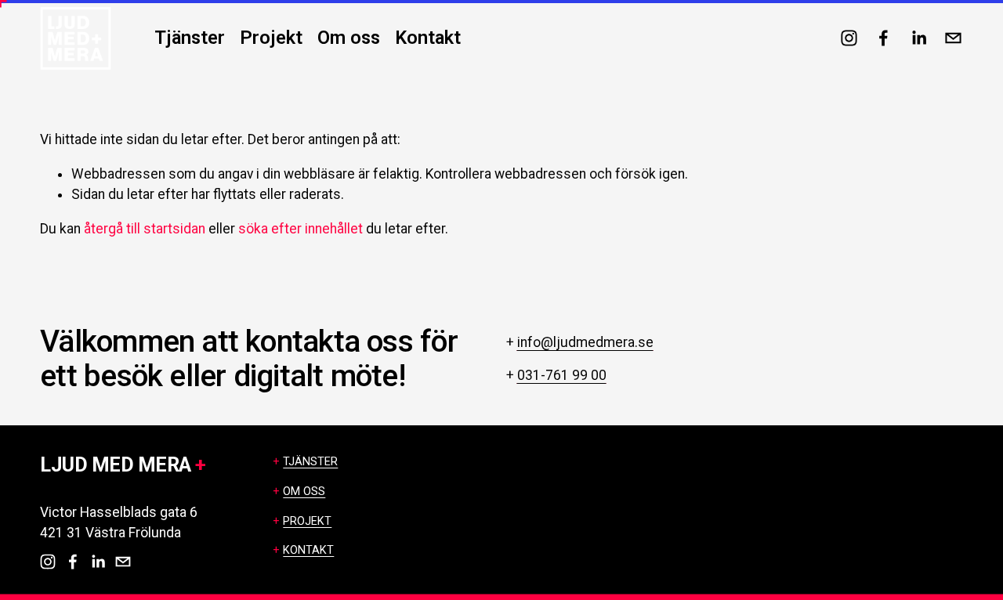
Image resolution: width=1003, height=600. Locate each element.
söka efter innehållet (300, 229)
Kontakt (428, 38)
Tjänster (189, 38)
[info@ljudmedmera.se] (953, 38)
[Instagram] (849, 38)
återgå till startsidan (144, 229)
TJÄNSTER (310, 461)
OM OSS (304, 491)
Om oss (348, 38)
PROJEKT (307, 521)
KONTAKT (308, 550)
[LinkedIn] (919, 38)
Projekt (271, 38)
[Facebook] (883, 38)
